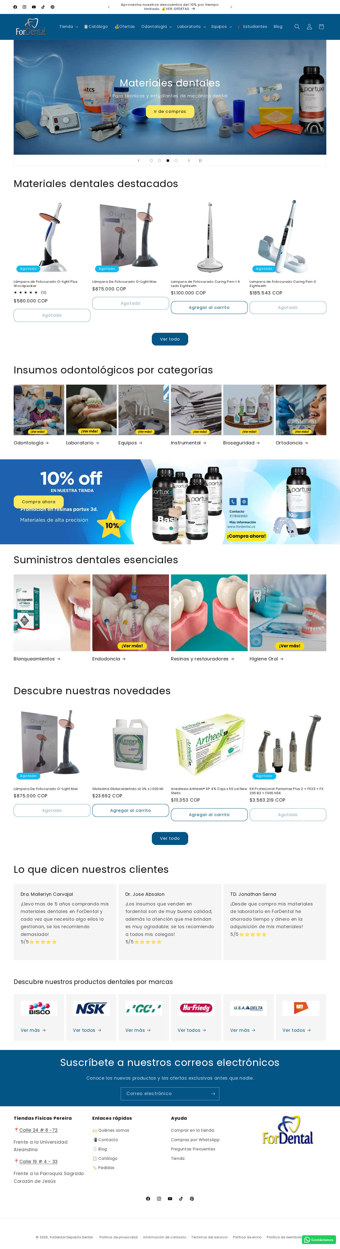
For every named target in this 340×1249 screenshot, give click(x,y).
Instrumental (186, 443)
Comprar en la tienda (192, 1130)
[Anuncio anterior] (108, 7)
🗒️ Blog (99, 1149)
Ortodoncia (289, 443)
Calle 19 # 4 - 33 (38, 1162)
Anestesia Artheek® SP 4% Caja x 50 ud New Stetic (209, 791)
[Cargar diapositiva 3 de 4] (168, 160)
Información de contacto (164, 1237)
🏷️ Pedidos (103, 1168)
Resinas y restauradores (200, 659)
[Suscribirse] (213, 1093)
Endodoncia (106, 659)
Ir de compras (170, 111)
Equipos (127, 443)
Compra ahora (39, 502)
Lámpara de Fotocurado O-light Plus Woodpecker (45, 284)
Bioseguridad (238, 443)
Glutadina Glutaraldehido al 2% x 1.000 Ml (128, 789)
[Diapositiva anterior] (138, 160)
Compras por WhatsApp (195, 1139)
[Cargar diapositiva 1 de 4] (151, 160)
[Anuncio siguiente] (231, 7)
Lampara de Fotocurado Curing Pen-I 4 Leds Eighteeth (205, 284)
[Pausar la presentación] (201, 160)
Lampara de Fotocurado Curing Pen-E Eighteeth (283, 284)
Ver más (30, 1030)
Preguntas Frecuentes (193, 1149)
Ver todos (84, 1030)
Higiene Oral (264, 659)
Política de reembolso (285, 1237)
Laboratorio (80, 443)
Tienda (178, 1158)
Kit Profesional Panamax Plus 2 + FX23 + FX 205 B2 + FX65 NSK (286, 791)
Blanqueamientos (34, 659)
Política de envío (247, 1237)
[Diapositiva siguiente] (188, 160)
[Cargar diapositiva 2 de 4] (160, 160)
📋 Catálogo (105, 1158)
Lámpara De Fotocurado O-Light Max (124, 282)
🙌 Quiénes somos (110, 1130)
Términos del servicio (209, 1237)
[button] (68, 26)
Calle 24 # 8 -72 (38, 1130)
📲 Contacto (105, 1139)
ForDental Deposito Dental (71, 1237)
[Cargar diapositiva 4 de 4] (176, 160)
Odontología (29, 443)
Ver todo (170, 339)
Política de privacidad (119, 1237)
